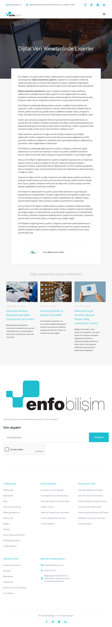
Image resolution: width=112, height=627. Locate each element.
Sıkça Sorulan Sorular (12, 507)
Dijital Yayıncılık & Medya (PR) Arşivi (93, 512)
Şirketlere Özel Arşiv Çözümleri (91, 518)
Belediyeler (8, 576)
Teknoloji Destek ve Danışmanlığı (55, 501)
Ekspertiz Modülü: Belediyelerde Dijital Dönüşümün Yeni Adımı (20, 315)
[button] (104, 14)
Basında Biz (8, 495)
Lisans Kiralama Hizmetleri (89, 507)
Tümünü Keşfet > (48, 523)
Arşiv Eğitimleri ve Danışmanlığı (54, 495)
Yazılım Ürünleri (47, 507)
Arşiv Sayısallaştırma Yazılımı (90, 490)
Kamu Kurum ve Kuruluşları (14, 587)
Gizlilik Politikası (10, 546)
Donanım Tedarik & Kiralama (90, 495)
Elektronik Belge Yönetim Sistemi (92, 501)
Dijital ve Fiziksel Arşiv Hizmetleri (55, 512)
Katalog (6, 529)
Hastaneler (8, 582)
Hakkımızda (8, 490)
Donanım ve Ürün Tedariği (52, 490)
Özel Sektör (8, 593)
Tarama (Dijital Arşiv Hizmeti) (53, 518)
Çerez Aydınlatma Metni (14, 535)
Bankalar (7, 571)
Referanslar (8, 518)
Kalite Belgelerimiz (11, 512)
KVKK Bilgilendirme (11, 540)
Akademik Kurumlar (12, 565)
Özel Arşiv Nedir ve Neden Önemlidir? (51, 313)
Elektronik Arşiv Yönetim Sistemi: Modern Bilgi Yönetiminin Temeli (86, 317)
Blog (5, 501)
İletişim (6, 523)
